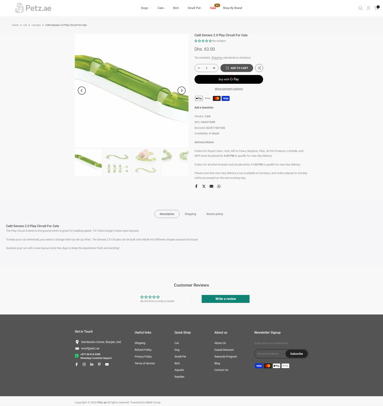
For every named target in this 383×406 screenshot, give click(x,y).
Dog (177, 349)
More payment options (229, 88)
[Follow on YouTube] (107, 364)
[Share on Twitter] (204, 186)
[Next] (182, 91)
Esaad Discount (224, 349)
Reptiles (179, 376)
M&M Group (153, 402)
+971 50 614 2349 (90, 354)
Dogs (144, 8)
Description (167, 214)
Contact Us (221, 370)
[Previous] (82, 91)
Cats (161, 8)
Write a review (225, 299)
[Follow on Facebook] (76, 364)
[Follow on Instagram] (84, 364)
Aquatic (179, 370)
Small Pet (194, 8)
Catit (208, 116)
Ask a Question (203, 107)
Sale (214, 8)
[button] (203, 40)
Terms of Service (145, 363)
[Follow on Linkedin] (92, 364)
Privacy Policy (143, 356)
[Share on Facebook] (196, 186)
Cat (177, 343)
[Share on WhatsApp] (219, 186)
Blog (217, 363)
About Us (220, 343)
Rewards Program (225, 356)
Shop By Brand (232, 8)
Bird (175, 8)
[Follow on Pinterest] (99, 364)
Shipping (216, 57)
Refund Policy (143, 349)
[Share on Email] (211, 186)
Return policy (214, 214)
